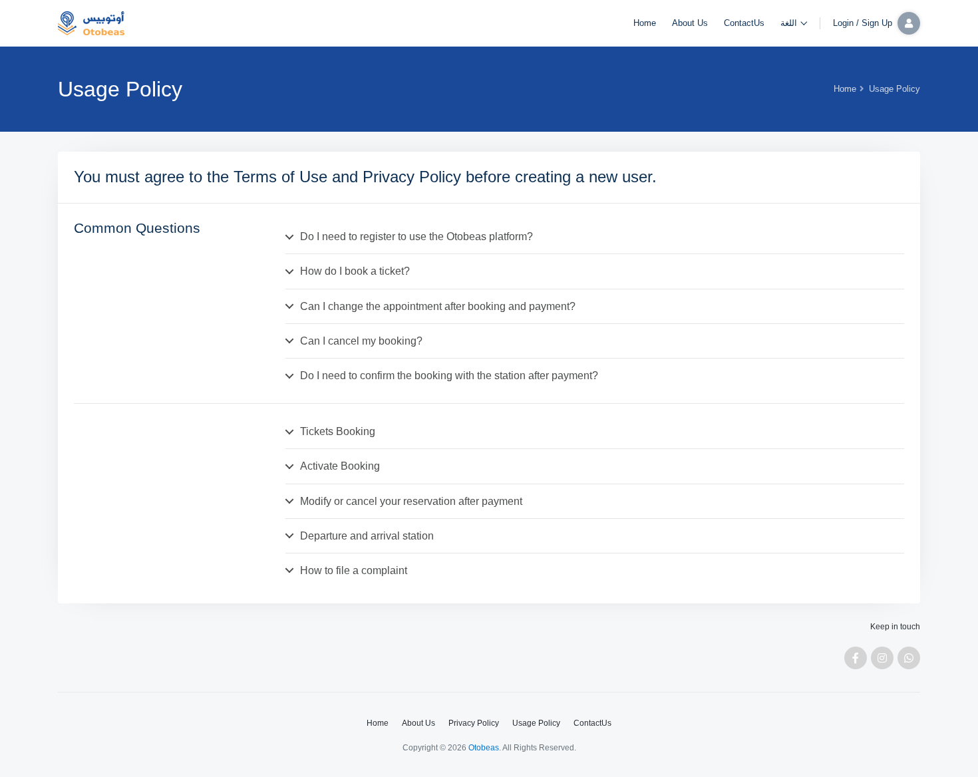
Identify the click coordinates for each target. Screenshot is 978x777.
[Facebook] (855, 658)
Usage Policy (536, 723)
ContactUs (744, 23)
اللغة (788, 23)
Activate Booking (340, 466)
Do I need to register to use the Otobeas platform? (416, 236)
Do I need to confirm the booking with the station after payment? (449, 375)
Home (644, 23)
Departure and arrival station (367, 536)
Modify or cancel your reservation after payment (411, 501)
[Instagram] (882, 658)
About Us (690, 23)
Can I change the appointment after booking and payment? (437, 306)
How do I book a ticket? (355, 271)
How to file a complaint (353, 570)
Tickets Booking (337, 431)
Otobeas (483, 747)
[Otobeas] (91, 23)
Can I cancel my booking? (361, 341)
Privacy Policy (473, 723)
